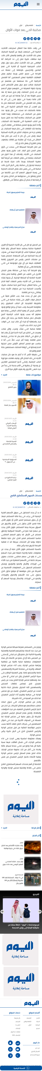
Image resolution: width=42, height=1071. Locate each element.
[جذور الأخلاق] (29, 388)
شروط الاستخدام (35, 1054)
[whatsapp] (28, 38)
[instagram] (10, 1049)
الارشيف (17, 1021)
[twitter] (38, 38)
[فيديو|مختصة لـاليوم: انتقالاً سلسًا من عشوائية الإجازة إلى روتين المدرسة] (21, 910)
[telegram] (31, 38)
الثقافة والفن (27, 1021)
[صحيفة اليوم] (20, 4)
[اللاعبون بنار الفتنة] (29, 406)
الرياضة (38, 1025)
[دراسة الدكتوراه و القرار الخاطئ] (29, 478)
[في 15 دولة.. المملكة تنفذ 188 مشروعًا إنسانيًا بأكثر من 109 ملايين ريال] (32, 879)
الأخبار (38, 1018)
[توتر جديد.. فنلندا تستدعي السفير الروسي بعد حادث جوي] (32, 863)
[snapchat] (10, 1042)
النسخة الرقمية (19, 1068)
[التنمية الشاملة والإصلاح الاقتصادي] (29, 442)
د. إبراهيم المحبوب (35, 42)
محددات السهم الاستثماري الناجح (26, 495)
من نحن (37, 1048)
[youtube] (18, 1049)
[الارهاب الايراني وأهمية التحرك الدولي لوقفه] (29, 424)
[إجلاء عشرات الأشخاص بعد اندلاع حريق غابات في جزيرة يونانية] (32, 847)
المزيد (4, 374)
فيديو (38, 1028)
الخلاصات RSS (16, 1035)
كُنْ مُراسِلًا (17, 1018)
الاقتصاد (28, 1018)
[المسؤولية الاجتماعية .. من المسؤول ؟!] (29, 460)
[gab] (18, 1043)
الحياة (38, 1021)
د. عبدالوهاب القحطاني (34, 507)
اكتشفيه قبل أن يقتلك (17, 209)
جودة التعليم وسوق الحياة (15, 192)
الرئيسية (38, 25)
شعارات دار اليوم (15, 1031)
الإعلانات (18, 1028)
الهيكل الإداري (35, 1051)
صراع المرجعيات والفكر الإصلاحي (13, 227)
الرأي (20, 25)
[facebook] (35, 38)
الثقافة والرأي (29, 25)
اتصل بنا (18, 1025)
